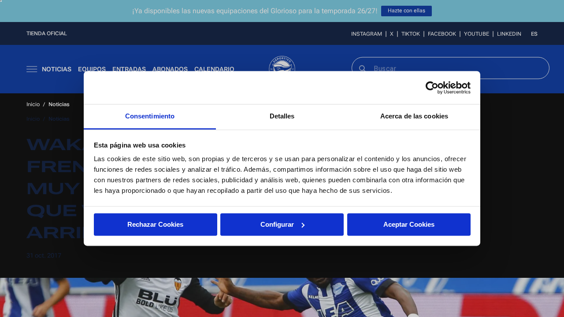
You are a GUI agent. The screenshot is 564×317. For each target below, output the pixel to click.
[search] (362, 68)
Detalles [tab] (282, 116)
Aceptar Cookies (408, 224)
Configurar (277, 224)
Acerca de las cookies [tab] (414, 116)
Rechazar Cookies (155, 224)
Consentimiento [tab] (149, 116)
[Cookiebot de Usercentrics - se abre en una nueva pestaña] (432, 87)
